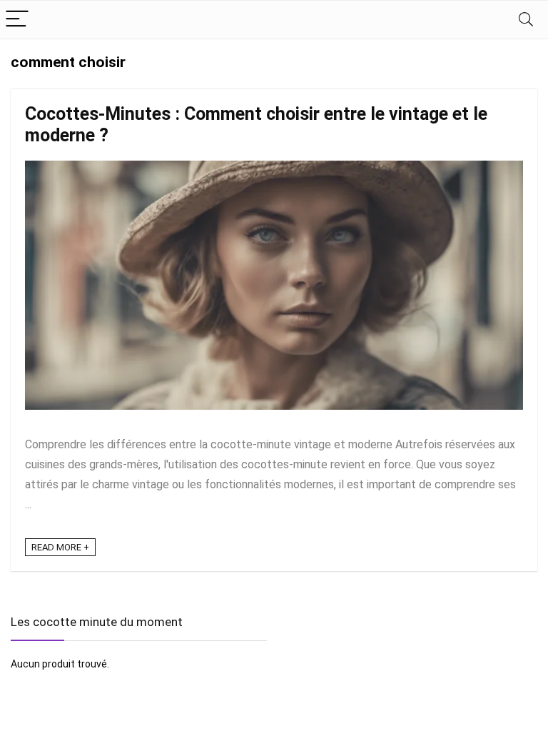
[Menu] (17, 20)
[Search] (526, 20)
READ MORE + (60, 547)
